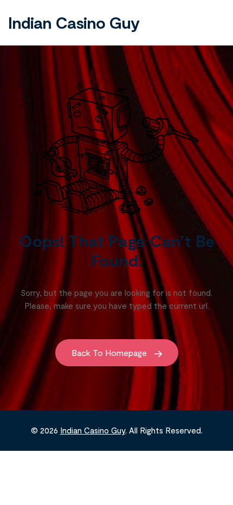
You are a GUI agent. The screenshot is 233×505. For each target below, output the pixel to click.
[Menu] (214, 22)
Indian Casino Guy (73, 22)
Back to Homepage (110, 352)
